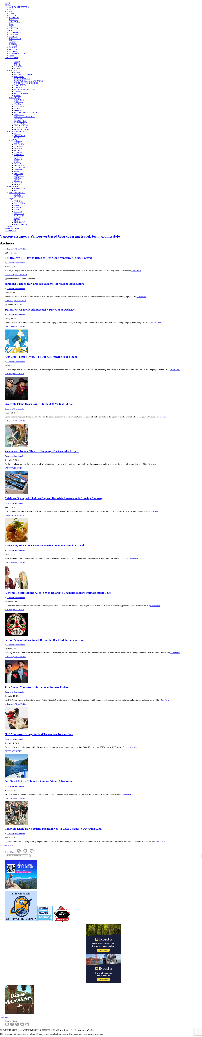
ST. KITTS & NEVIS (22, 127)
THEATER (13, 28)
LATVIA (17, 163)
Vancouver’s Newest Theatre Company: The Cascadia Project (42, 451)
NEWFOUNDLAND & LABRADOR (28, 81)
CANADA (13, 70)
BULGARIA (19, 144)
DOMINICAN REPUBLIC (24, 117)
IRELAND (18, 159)
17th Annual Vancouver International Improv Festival (37, 687)
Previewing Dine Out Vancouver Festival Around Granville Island (44, 545)
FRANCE (18, 150)
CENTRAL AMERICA (18, 131)
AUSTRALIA (19, 188)
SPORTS (19, 751)
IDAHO (17, 209)
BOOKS (12, 16)
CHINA (17, 62)
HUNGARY (19, 155)
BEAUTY (13, 37)
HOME (7, 3)
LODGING (13, 51)
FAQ (11, 9)
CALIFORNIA (20, 203)
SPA (11, 24)
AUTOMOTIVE (15, 32)
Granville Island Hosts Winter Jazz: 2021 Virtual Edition (39, 403)
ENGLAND (18, 148)
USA (11, 199)
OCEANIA (13, 186)
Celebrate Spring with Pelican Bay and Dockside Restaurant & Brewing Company (54, 498)
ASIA (11, 60)
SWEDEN (18, 182)
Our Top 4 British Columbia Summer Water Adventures (38, 781)
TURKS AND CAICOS (23, 129)
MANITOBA (19, 77)
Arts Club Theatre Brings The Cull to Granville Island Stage (41, 356)
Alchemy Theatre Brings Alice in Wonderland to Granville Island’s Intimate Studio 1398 (58, 592)
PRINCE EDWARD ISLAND (25, 89)
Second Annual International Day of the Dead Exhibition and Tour (44, 639)
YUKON (17, 96)
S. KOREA (18, 66)
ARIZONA (18, 201)
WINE (11, 56)
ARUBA (17, 104)
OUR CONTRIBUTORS (19, 7)
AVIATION (13, 34)
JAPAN (17, 64)
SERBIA (17, 178)
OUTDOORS (10, 751)
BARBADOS (19, 108)
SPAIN (16, 180)
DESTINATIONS (11, 58)
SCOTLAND (19, 176)
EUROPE (13, 140)
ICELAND (18, 157)
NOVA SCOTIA (20, 85)
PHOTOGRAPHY (16, 22)
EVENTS (13, 45)
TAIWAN (17, 68)
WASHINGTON (20, 224)
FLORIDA (18, 205)
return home (4, 1017)
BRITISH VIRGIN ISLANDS (25, 113)
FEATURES (9, 30)
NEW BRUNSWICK (22, 79)
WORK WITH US (12, 228)
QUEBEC (18, 91)
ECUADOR (18, 197)
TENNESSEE (19, 222)
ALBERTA (18, 72)
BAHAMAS (19, 106)
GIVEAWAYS (14, 49)
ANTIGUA (18, 102)
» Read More (136, 271)
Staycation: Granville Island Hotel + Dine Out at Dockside (40, 309)
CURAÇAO (18, 119)
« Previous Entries (6, 846)
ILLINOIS (18, 212)
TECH (11, 26)
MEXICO (18, 138)
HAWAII (17, 207)
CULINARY (14, 18)
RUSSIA (17, 172)
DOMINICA (19, 115)
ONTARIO (18, 87)
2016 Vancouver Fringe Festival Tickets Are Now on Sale (39, 734)
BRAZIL (17, 195)
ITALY (16, 161)
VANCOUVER (20, 249)
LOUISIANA (19, 214)
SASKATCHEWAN (21, 94)
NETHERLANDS (21, 167)
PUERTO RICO (20, 121)
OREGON (18, 218)
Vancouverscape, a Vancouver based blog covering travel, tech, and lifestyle (60, 236)
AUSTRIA (18, 142)
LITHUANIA (19, 165)
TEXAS (17, 220)
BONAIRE (18, 110)
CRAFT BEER (15, 39)
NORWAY (18, 169)
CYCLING (13, 20)
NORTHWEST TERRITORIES (26, 83)
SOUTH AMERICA (17, 193)
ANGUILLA (19, 100)
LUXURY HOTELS (17, 53)
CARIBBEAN (14, 98)
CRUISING (13, 41)
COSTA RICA (19, 136)
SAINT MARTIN (20, 123)
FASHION (13, 47)
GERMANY (19, 153)
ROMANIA (18, 174)
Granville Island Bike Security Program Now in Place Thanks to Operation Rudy (53, 828)
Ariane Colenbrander (16, 263)
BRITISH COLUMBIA (23, 75)
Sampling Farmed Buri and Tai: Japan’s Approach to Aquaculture (44, 283)
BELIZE (17, 134)
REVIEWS (9, 11)
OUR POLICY (10, 231)
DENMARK (19, 146)
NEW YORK (19, 216)
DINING (12, 43)
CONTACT (9, 226)
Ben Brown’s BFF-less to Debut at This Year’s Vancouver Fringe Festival (48, 257)
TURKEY (18, 184)
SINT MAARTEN (21, 125)
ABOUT (8, 5)
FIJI (15, 191)
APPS (11, 13)
